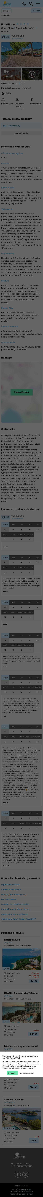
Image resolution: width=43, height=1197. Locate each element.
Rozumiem (12, 1073)
